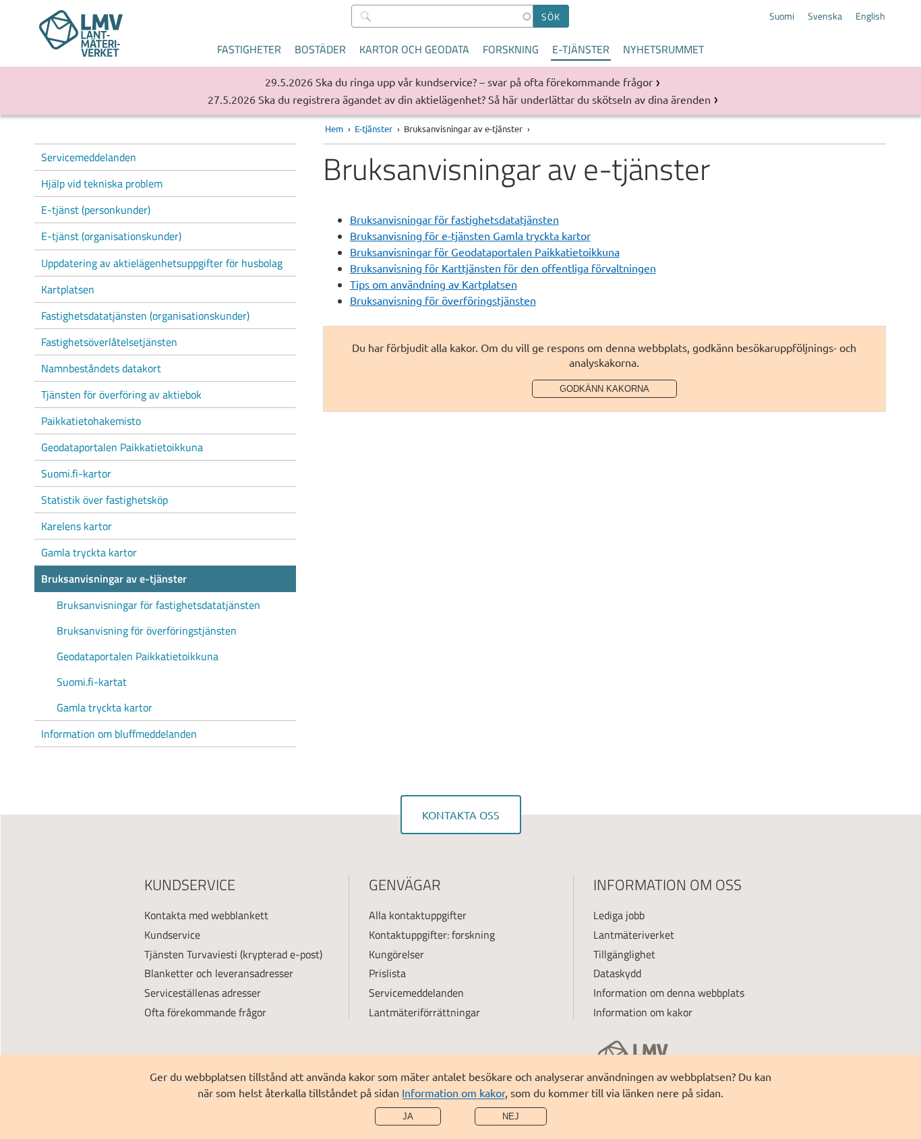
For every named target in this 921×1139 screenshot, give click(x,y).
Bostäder (320, 49)
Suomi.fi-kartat (92, 682)
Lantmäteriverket (633, 935)
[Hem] (81, 33)
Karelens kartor (76, 526)
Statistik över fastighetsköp (104, 500)
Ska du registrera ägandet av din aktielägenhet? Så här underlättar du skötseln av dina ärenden (484, 99)
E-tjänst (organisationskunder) (111, 236)
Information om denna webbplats (668, 993)
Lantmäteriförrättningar (424, 1012)
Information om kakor (453, 1092)
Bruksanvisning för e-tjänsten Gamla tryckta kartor (470, 235)
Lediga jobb (619, 915)
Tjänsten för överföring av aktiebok (121, 394)
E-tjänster (581, 49)
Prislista (387, 973)
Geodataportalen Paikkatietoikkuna (122, 447)
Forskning (511, 49)
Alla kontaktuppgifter (418, 915)
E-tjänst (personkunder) (95, 210)
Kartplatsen (67, 289)
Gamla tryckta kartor (89, 552)
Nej (510, 1116)
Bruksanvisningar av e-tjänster (114, 579)
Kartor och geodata (414, 49)
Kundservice (172, 935)
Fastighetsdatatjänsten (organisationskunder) (145, 316)
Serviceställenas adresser (202, 993)
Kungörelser (396, 954)
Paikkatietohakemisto (91, 421)
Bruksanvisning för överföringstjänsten (147, 630)
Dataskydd (617, 973)
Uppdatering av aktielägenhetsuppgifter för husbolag (162, 263)
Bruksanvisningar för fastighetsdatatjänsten (158, 605)
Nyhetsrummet (663, 49)
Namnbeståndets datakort (101, 368)
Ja (408, 1116)
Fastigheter (249, 49)
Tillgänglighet (624, 954)
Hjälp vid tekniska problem (101, 183)
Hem (334, 128)
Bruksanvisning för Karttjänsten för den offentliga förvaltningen (503, 267)
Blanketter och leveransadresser (218, 973)
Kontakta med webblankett (206, 915)
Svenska (825, 16)
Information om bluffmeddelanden (119, 734)
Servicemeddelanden (88, 157)
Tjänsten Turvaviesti (190, 954)
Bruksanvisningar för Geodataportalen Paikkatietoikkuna (485, 251)
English (870, 16)
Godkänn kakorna (604, 389)
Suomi (781, 16)
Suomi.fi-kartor (76, 473)
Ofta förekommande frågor (205, 1012)
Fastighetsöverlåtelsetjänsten (109, 342)
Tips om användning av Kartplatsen (433, 284)
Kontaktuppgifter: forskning (432, 935)
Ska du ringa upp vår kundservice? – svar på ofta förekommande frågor (484, 81)
